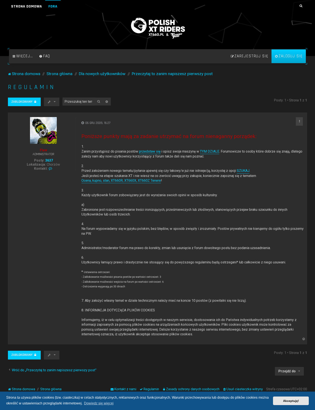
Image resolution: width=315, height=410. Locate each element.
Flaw (43, 150)
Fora (52, 6)
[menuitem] (44, 56)
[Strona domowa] (157, 28)
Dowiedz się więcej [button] (99, 403)
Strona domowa (26, 6)
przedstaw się (149, 151)
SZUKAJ (243, 171)
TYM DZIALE (209, 151)
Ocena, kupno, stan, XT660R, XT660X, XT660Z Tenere (121, 180)
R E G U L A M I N (31, 87)
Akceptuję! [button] (291, 401)
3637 (49, 160)
